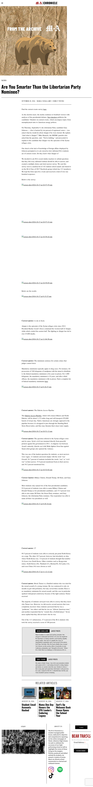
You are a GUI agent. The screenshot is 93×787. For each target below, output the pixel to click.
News (3, 80)
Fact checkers (52, 117)
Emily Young (58, 101)
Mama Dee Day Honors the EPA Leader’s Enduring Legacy (46, 710)
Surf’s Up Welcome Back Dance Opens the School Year (63, 710)
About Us (58, 726)
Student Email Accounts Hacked (29, 707)
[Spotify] (60, 769)
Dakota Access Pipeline (33, 415)
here (44, 109)
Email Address (79, 742)
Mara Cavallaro (44, 101)
